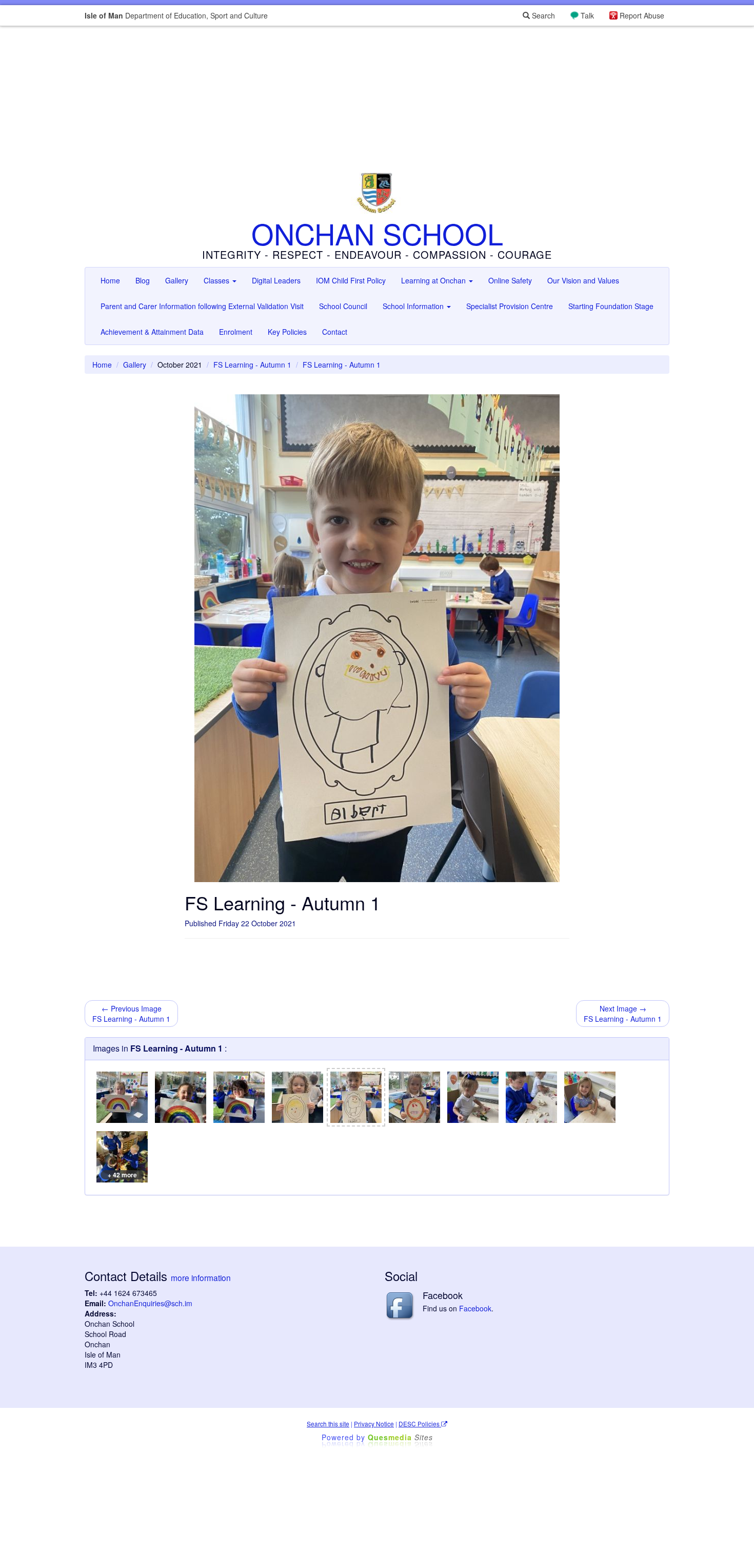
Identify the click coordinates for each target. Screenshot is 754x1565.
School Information (414, 306)
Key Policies (287, 332)
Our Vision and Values (583, 280)
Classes (217, 280)
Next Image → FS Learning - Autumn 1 (623, 1013)
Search (542, 15)
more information (201, 1277)
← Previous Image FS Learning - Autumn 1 (131, 1013)
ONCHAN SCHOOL (377, 233)
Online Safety (510, 280)
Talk (587, 15)
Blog (142, 280)
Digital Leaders (276, 280)
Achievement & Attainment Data (152, 332)
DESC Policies (420, 1423)
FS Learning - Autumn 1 (252, 364)
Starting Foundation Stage (610, 306)
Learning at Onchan (434, 280)
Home (110, 280)
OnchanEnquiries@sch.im (150, 1303)
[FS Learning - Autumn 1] (122, 1097)
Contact (334, 332)
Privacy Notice (374, 1423)
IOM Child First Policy (351, 280)
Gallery (176, 280)
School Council (343, 306)
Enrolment (235, 332)
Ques (400, 1437)
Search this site (328, 1423)
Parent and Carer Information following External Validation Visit (202, 306)
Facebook (475, 1308)
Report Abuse (642, 15)
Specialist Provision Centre (509, 306)
